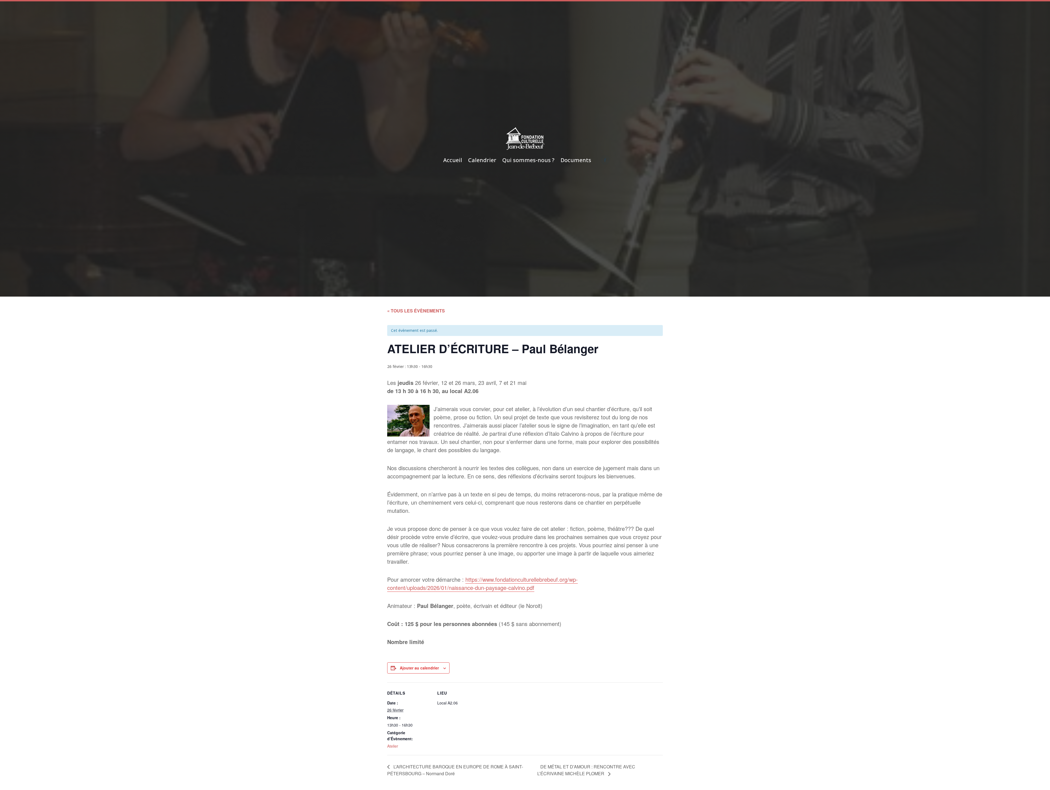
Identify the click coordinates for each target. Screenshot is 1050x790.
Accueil (452, 160)
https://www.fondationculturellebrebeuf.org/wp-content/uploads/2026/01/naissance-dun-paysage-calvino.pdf (482, 583)
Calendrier (482, 160)
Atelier (392, 746)
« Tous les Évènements (416, 311)
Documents (576, 160)
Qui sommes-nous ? (528, 160)
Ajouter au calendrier (419, 668)
